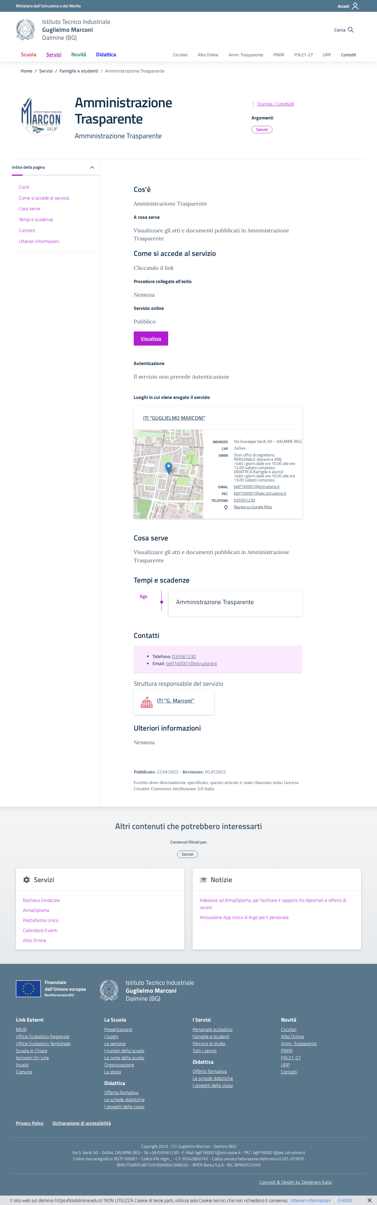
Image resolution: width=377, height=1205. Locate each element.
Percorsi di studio (209, 1043)
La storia (112, 1071)
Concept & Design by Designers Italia (295, 1182)
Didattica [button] (106, 54)
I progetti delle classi (124, 1106)
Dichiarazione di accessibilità (81, 1123)
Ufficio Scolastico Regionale (43, 1036)
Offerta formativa (121, 1092)
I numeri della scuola (124, 1050)
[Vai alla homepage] (25, 29)
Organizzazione (119, 1064)
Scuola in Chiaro (31, 1050)
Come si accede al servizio (44, 197)
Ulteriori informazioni (39, 241)
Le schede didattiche (124, 1099)
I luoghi (111, 1036)
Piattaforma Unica (40, 920)
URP (327, 54)
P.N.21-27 (303, 54)
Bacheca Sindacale (41, 900)
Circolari (180, 54)
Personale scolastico (212, 1029)
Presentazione (118, 1029)
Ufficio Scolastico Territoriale (43, 1043)
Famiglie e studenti (211, 1036)
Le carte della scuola (124, 1057)
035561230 (244, 500)
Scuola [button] (28, 54)
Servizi (262, 129)
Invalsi (22, 1064)
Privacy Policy (30, 1123)
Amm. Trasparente (246, 54)
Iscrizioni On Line (32, 1057)
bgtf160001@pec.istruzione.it (260, 493)
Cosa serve (29, 208)
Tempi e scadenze (36, 219)
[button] (56, 168)
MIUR (21, 1029)
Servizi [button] (53, 54)
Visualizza (151, 338)
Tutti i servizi (204, 1050)
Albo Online (208, 54)
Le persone (115, 1043)
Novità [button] (78, 54)
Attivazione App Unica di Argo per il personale (244, 917)
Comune (24, 1071)
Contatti (348, 54)
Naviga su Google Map (253, 507)
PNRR (278, 54)
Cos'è (24, 186)
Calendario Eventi (40, 930)
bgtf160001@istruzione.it (257, 486)
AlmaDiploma (36, 910)
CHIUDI (345, 1200)
